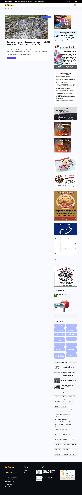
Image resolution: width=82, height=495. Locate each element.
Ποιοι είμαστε (26, 470)
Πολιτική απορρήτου (15, 493)
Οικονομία (59, 349)
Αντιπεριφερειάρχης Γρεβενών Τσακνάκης (63, 411)
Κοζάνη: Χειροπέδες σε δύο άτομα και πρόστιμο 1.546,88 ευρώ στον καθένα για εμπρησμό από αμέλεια (28, 43)
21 (68, 248)
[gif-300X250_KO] (62, 22)
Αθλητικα (45, 5)
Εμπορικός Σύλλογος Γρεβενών (61, 429)
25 (58, 251)
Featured (57, 401)
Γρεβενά (57, 416)
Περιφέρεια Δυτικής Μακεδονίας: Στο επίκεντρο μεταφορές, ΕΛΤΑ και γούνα (68, 380)
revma (57, 406)
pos (62, 404)
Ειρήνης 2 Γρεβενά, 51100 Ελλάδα (12, 477)
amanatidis (63, 396)
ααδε (74, 444)
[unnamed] (65, 113)
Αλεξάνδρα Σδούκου (59, 409)
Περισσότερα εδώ (11, 58)
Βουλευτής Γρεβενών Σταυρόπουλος (62, 414)
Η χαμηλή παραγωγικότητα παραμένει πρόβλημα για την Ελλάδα (32, 1)
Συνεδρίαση (58, 444)
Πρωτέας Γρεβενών (59, 441)
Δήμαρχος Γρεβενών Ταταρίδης (61, 419)
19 (62, 248)
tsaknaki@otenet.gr (10, 481)
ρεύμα (66, 454)
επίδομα (57, 449)
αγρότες (57, 446)
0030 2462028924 (10, 479)
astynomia (72, 396)
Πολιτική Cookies (25, 493)
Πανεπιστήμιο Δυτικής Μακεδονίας (62, 434)
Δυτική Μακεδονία (59, 424)
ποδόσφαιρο (58, 454)
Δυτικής (68, 424)
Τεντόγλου (67, 444)
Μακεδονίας (58, 431)
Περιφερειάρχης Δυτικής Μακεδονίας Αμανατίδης (65, 439)
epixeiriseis (70, 399)
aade (56, 396)
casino (59, 325)
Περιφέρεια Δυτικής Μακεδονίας (62, 436)
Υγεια (49, 5)
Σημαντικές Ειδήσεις (71, 350)
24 (55, 251)
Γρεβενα (40, 5)
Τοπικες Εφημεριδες (61, 5)
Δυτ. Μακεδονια (33, 5)
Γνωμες (53, 5)
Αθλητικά (59, 330)
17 (55, 248)
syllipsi (64, 406)
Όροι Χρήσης (7, 493)
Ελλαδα (22, 5)
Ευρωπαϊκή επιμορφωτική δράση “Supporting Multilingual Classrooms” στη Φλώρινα (68, 374)
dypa (56, 399)
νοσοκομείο (58, 452)
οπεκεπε (65, 452)
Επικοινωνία (26, 472)
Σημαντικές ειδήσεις (71, 441)
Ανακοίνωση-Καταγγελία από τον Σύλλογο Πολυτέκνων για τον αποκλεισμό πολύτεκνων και (68, 367)
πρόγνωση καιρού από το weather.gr (68, 480)
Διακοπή (68, 421)
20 (65, 248)
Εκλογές (57, 426)
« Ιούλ (55, 259)
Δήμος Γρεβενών (59, 421)
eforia (63, 399)
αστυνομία (65, 446)
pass (71, 401)
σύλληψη (72, 454)
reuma (69, 404)
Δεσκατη (71, 334)
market (65, 401)
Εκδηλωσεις (71, 338)
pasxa (57, 404)
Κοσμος (27, 5)
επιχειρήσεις (66, 449)
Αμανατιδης (70, 409)
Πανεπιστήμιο (67, 431)
